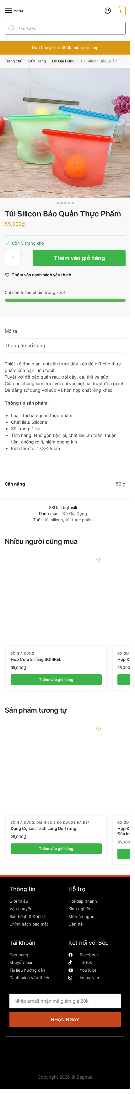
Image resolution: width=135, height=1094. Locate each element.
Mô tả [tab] (11, 331)
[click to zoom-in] (65, 133)
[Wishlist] (98, 560)
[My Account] (107, 11)
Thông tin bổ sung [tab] (25, 345)
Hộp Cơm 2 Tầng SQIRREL (36, 659)
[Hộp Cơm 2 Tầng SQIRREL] (56, 599)
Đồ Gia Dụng (63, 61)
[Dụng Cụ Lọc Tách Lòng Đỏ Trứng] (56, 768)
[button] (120, 11)
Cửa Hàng (37, 61)
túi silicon (54, 519)
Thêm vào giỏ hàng (79, 258)
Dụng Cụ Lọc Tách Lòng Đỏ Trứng (43, 828)
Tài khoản (22, 942)
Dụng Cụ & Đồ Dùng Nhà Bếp (63, 822)
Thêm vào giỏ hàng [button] (56, 679)
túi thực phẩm (79, 519)
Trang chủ (13, 61)
